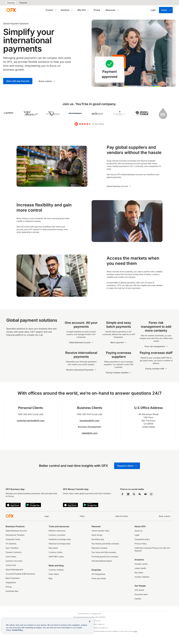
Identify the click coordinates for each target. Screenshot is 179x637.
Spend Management (14, 569)
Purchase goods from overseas (105, 556)
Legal (137, 535)
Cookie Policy (17, 630)
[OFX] (11, 10)
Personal (23, 3)
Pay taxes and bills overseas (104, 552)
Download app (98, 539)
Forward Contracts (13, 552)
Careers (138, 599)
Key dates (139, 572)
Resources (110, 10)
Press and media (99, 578)
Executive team (141, 594)
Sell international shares (102, 561)
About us (138, 531)
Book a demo (164, 516)
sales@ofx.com (89, 433)
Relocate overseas (99, 548)
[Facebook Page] (122, 494)
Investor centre (141, 564)
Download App (12, 591)
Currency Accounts (14, 561)
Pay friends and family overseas (105, 543)
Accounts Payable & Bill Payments (20, 574)
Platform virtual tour (57, 531)
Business (11, 3)
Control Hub (11, 565)
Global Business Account (16, 531)
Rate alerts (53, 548)
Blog (50, 578)
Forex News (54, 574)
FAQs (82, 516)
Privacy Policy (141, 543)
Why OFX (81, 10)
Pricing (97, 10)
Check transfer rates (100, 531)
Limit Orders (11, 556)
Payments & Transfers (15, 535)
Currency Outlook (56, 570)
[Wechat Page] (140, 494)
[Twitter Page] (134, 494)
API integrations (98, 574)
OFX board (139, 590)
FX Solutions (11, 543)
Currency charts (55, 552)
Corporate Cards (13, 539)
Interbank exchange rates (60, 539)
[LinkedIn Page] (128, 494)
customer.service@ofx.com (30, 420)
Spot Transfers (12, 548)
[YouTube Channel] (145, 494)
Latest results (140, 568)
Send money (97, 535)
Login (46, 516)
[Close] (90, 621)
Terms (135, 631)
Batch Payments (13, 578)
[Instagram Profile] (151, 494)
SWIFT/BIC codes (56, 556)
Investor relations (142, 577)
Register (164, 10)
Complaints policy (142, 539)
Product (49, 10)
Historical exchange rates (59, 543)
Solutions (65, 10)
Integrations (11, 582)
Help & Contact (121, 516)
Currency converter (57, 535)
